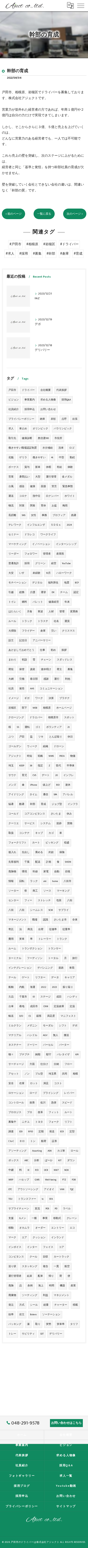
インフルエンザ (36, 525)
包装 (58, 900)
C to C (11, 1141)
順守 (48, 1054)
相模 (75, 1074)
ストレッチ (44, 900)
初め (53, 650)
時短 (29, 756)
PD (56, 1209)
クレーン (72, 1218)
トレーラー (44, 939)
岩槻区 (12, 708)
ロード (33, 1093)
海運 (32, 987)
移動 (11, 1228)
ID (34, 997)
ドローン (59, 746)
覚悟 (21, 689)
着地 (21, 1006)
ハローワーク (64, 573)
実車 (21, 939)
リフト (68, 1122)
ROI (58, 785)
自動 (56, 871)
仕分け (44, 1064)
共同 (64, 1074)
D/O (21, 1016)
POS (47, 1209)
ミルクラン (14, 1026)
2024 (69, 525)
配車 (40, 1276)
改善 (32, 1103)
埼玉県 (52, 1074)
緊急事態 (67, 486)
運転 (27, 727)
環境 (24, 871)
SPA (55, 794)
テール (12, 977)
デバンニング (45, 968)
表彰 (53, 419)
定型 (72, 1131)
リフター (40, 977)
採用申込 (29, 409)
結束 (29, 1276)
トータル (53, 958)
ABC (26, 1160)
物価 (72, 756)
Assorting (37, 1151)
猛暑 (11, 804)
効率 (11, 1314)
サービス (29, 823)
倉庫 (43, 631)
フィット (54, 1112)
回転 (21, 881)
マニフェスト (68, 1016)
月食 (29, 611)
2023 (54, 987)
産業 (73, 1286)
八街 (69, 900)
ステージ (45, 997)
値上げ (46, 785)
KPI (77, 1054)
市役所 (58, 438)
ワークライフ (48, 534)
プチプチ (24, 1054)
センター (13, 900)
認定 (76, 592)
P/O (36, 1170)
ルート (68, 1112)
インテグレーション (20, 968)
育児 (24, 775)
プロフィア (59, 515)
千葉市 (23, 997)
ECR (62, 1131)
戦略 (40, 756)
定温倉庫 (59, 1006)
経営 (53, 563)
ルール (12, 621)
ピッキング (52, 843)
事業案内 (29, 400)
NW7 (56, 1170)
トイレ (12, 602)
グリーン (40, 563)
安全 (11, 1083)
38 (31, 766)
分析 (36, 1160)
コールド (13, 814)
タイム (33, 794)
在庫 (21, 1083)
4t (52, 457)
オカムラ (24, 1228)
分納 (56, 1064)
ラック (34, 881)
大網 (11, 679)
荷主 (59, 669)
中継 (11, 1170)
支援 (11, 1218)
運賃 (67, 621)
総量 (46, 1305)
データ (55, 977)
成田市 (34, 1006)
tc (43, 1199)
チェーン (46, 660)
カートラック (61, 1257)
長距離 (12, 515)
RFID (30, 1131)
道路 (61, 968)
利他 (67, 679)
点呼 (64, 419)
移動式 (57, 1218)
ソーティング (29, 1295)
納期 (37, 1054)
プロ (29, 1112)
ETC (10, 1189)
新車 (37, 467)
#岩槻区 (49, 244)
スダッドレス (64, 660)
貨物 (69, 823)
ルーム (12, 949)
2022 (43, 987)
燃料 (24, 602)
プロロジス (14, 1112)
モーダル (48, 1026)
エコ (72, 1228)
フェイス (48, 1247)
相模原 (47, 708)
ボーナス (13, 467)
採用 (27, 563)
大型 (37, 477)
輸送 (11, 1016)
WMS (51, 756)
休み (69, 814)
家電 (46, 871)
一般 (34, 1218)
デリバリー (55, 1334)
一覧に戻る (44, 213)
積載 (75, 1305)
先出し (26, 852)
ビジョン (13, 400)
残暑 (73, 515)
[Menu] (81, 5)
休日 (70, 737)
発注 (11, 1305)
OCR (46, 1170)
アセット (13, 1074)
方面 (32, 1064)
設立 (11, 640)
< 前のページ (13, 213)
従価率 (53, 929)
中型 (61, 457)
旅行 (74, 958)
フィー (28, 900)
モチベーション (17, 583)
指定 (40, 766)
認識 (45, 920)
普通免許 (13, 563)
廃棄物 (12, 1295)
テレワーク (14, 525)
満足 (46, 1083)
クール (33, 1257)
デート (46, 775)
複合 (45, 1266)
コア (61, 1247)
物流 (11, 506)
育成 (43, 804)
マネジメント (61, 1295)
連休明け (46, 669)
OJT (42, 1334)
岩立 (21, 1314)
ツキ (40, 737)
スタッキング (29, 1266)
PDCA (62, 756)
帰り (51, 1276)
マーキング (63, 891)
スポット (69, 717)
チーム (64, 592)
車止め (23, 429)
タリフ (74, 1324)
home (55, 881)
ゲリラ (23, 457)
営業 (11, 477)
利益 (45, 1295)
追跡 (58, 823)
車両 (71, 968)
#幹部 (50, 253)
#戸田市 (15, 244)
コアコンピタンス (34, 814)
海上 (40, 1286)
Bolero (33, 1314)
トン (32, 1141)
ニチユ (26, 1122)
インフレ (68, 775)
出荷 (40, 929)
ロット (34, 1083)
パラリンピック (63, 429)
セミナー (13, 534)
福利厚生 (53, 583)
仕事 (42, 650)
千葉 (27, 862)
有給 (59, 467)
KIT (59, 1160)
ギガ (27, 698)
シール (34, 1305)
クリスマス (68, 631)
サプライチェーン (18, 1209)
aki (44, 881)
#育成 (78, 253)
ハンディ (72, 997)
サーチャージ (16, 1064)
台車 (11, 1006)
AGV (45, 1035)
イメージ (13, 698)
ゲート (26, 977)
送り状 (12, 1266)
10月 (48, 573)
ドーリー (32, 1045)
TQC (72, 1189)
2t (68, 727)
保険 (62, 852)
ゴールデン (14, 746)
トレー (12, 1334)
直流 (37, 1209)
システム (45, 823)
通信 (45, 794)
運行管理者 (14, 1276)
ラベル (67, 1209)
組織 (45, 746)
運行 (56, 679)
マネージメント (17, 920)
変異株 (74, 611)
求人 (11, 429)
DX (53, 592)
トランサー (54, 949)
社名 (56, 621)
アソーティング (17, 1151)
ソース (47, 891)
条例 (30, 1286)
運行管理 (51, 477)
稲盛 (66, 843)
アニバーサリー (42, 640)
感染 (21, 486)
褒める (39, 852)
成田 (58, 997)
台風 (11, 486)
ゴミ (38, 727)
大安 (11, 573)
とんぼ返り (55, 737)
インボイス (14, 1247)
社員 (11, 689)
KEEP (21, 766)
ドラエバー (36, 717)
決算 (51, 698)
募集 (70, 669)
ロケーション (16, 1093)
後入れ (12, 852)
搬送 (66, 1035)
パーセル (48, 1045)
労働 (21, 679)
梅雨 (65, 506)
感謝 (46, 679)
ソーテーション (51, 1314)
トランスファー (27, 1199)
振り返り (68, 987)
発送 (51, 1131)
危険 (11, 1286)
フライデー (28, 631)
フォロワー (30, 554)
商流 (30, 929)
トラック (27, 621)
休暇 (48, 467)
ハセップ (24, 1180)
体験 (70, 467)
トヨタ (39, 1122)
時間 (51, 1286)
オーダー (40, 1228)
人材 (51, 611)
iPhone (33, 785)
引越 (11, 592)
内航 (21, 987)
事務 (44, 515)
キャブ (39, 833)
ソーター (13, 891)
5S (18, 727)
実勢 (48, 1324)
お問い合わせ (48, 409)
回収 (45, 1257)
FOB (74, 1180)
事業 (45, 1218)
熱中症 (36, 496)
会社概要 (45, 390)
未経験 (36, 573)
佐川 (43, 1103)
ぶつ (11, 737)
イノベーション (41, 544)
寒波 (40, 611)
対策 (21, 506)
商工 (35, 891)
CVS (34, 775)
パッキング (14, 1324)
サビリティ (28, 1334)
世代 (58, 766)
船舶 (11, 987)
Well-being (51, 1180)
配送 (37, 862)
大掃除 (12, 631)
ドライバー (28, 390)
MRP (10, 1180)
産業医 (60, 554)
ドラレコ (29, 534)
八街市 (67, 881)
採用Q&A (66, 400)
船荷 (43, 1141)
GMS (37, 1180)
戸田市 (12, 390)
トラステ (43, 621)
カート (36, 843)
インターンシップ (66, 544)
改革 (40, 1112)
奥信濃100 (43, 438)
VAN (62, 1189)
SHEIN (68, 862)
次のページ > (75, 213)
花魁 (11, 457)
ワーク (39, 698)
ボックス (13, 1160)
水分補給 (47, 448)
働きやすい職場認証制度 (22, 448)
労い (53, 631)
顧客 (39, 1016)
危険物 (12, 871)
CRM (45, 1006)
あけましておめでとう (21, 650)
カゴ (51, 833)
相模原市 (53, 717)
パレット (38, 602)
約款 (51, 852)
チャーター (60, 1305)
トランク (62, 939)
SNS (23, 515)
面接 (43, 486)
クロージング (16, 717)
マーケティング (17, 544)
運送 (11, 496)
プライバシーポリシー (21, 419)
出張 (74, 419)
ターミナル (14, 958)
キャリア (70, 977)
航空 (67, 1266)
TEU (10, 1199)
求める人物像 (48, 400)
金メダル (67, 477)
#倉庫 (64, 253)
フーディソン (34, 958)
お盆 (54, 506)
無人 (55, 1035)
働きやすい (39, 457)
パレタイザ (63, 1054)
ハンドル (32, 1035)
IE (28, 1170)
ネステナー (14, 1045)
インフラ (73, 804)
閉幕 (32, 506)
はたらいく (14, 611)
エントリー (57, 1228)
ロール (74, 1151)
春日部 (34, 679)
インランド (57, 1237)
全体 (74, 920)
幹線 (35, 871)
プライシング (50, 1093)
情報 (11, 881)
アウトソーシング (28, 1189)
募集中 (12, 1122)
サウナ (12, 775)
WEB (35, 708)
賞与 (27, 467)
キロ (22, 1141)
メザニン (32, 1026)
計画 (48, 862)
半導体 (70, 766)
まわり (12, 660)
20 (56, 775)
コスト (58, 1083)
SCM (51, 910)
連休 (67, 785)
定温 (72, 1006)
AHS (32, 689)
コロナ (23, 496)
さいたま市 (60, 920)
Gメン (22, 1218)
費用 (11, 939)
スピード (67, 1103)
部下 (24, 708)
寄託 (11, 929)
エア (24, 1237)
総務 (21, 592)
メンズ (12, 785)
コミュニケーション (51, 689)
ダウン (71, 1160)
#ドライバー (69, 244)
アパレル (68, 794)
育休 (43, 506)
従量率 (66, 929)
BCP (77, 583)
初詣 (24, 660)
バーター (64, 1045)
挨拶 (64, 650)
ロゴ (71, 448)
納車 (42, 419)
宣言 (54, 486)
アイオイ (49, 1189)
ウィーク (32, 746)
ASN (50, 1151)
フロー (68, 1064)
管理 (62, 611)
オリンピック (40, 429)
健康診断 (27, 438)
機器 (62, 1286)
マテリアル (14, 1035)
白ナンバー (52, 496)
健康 (32, 486)
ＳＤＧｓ (56, 525)
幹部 (32, 804)
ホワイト (70, 496)
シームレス (36, 910)
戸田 (21, 737)
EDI (21, 1131)
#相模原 (32, 244)
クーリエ (13, 823)
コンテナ (24, 833)
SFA (51, 1199)
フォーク (54, 1122)
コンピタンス (16, 1257)
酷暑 (21, 804)
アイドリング (16, 794)
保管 (21, 669)
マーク (12, 1237)
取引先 (12, 438)
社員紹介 (13, 409)
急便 (53, 1103)
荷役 (11, 669)
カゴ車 (61, 1151)
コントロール (16, 1103)
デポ (74, 1026)
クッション (39, 1237)
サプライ (63, 910)
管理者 (47, 554)
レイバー (69, 1093)
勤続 (72, 457)
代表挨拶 (61, 390)
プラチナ (64, 698)
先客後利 (13, 862)
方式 (21, 1305)
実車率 (61, 1324)
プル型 (39, 1074)
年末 (67, 602)
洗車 (61, 448)
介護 (32, 592)
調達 (11, 1131)
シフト (63, 1026)
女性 (33, 515)
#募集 (37, 253)
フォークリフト (17, 843)
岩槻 (67, 871)
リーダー (13, 554)
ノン (27, 1074)
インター (32, 1247)
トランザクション (32, 949)
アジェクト (14, 756)
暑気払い (24, 477)
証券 (54, 1141)
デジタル (37, 583)
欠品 (11, 997)
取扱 (11, 833)
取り (37, 1324)
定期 (41, 1131)
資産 (32, 669)
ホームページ (64, 708)
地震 (66, 583)
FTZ (64, 1180)
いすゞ (23, 573)
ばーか (49, 1160)
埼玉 (11, 766)
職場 (34, 920)
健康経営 (54, 602)
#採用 (23, 253)
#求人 (10, 253)
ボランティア (54, 727)
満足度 (51, 1016)
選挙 (43, 592)
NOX (66, 1170)
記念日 (23, 640)
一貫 (56, 1266)
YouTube (66, 563)
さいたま (56, 814)
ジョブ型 (57, 804)
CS (30, 1016)
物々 (11, 1054)
